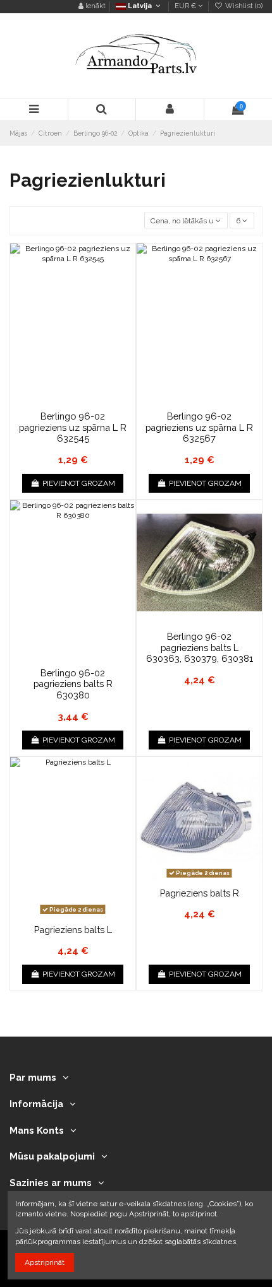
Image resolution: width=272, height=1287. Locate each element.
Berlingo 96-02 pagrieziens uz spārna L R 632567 (199, 427)
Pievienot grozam (78, 483)
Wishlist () (243, 6)
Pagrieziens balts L (73, 929)
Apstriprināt (45, 1262)
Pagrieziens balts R (199, 893)
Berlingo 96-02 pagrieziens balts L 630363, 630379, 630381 (199, 647)
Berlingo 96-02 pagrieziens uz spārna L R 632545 (73, 427)
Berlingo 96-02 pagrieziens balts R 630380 (73, 683)
